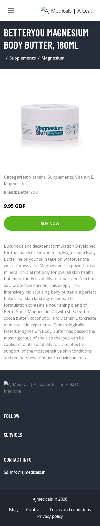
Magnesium (53, 58)
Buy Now (50, 223)
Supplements (22, 58)
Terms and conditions (70, 509)
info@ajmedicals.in (27, 472)
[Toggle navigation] (11, 10)
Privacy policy (50, 516)
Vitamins (37, 177)
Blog (13, 509)
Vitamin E (84, 177)
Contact (33, 509)
